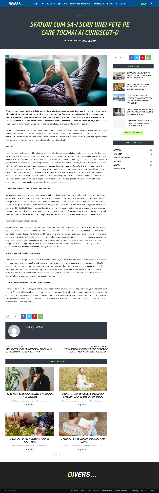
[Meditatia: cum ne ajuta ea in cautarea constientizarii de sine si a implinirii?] (83, 379)
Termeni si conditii (120, 491)
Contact (151, 491)
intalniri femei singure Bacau (58, 175)
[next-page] (58, 454)
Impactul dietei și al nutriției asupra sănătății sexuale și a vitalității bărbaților (138, 86)
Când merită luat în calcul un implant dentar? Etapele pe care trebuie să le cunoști (139, 75)
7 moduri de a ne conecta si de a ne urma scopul (83, 440)
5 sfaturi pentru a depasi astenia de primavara (29, 440)
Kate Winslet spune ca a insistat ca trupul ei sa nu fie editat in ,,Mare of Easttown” (28, 350)
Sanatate (112, 3)
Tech (122, 3)
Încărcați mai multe (132, 132)
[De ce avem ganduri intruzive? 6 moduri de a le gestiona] (29, 379)
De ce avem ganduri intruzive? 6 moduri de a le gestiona (30, 395)
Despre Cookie (85, 491)
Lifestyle (98, 3)
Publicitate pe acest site (138, 491)
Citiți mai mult (29, 405)
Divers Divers (73, 41)
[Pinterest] (34, 316)
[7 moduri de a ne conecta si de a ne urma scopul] (83, 424)
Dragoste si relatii (80, 3)
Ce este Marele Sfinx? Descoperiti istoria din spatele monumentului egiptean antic (85, 350)
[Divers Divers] (15, 331)
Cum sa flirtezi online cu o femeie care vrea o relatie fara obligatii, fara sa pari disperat (140, 112)
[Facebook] (23, 316)
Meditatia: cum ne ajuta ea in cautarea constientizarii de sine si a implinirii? (83, 395)
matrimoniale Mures (41, 130)
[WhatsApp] (40, 316)
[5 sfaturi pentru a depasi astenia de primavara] (29, 424)
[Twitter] (29, 316)
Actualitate (48, 3)
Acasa (35, 3)
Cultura (62, 3)
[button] (151, 4)
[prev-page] (54, 454)
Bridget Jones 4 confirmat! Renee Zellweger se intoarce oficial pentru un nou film (139, 123)
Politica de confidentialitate (102, 491)
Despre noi (74, 491)
